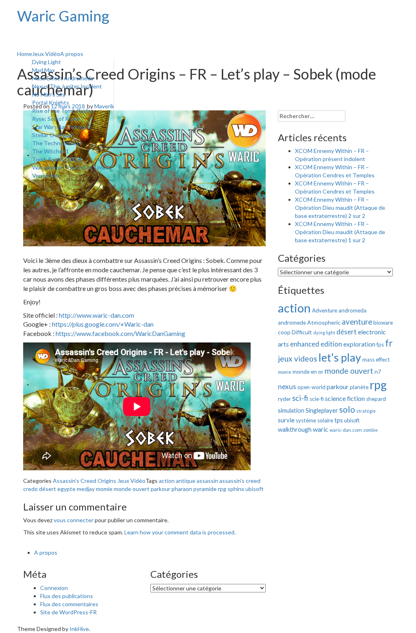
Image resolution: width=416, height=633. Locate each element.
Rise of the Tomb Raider (62, 110)
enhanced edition (316, 344)
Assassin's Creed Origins (84, 480)
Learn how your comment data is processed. (180, 532)
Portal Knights (50, 102)
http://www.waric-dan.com (96, 315)
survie (286, 420)
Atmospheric (323, 322)
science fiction (345, 398)
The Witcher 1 (50, 151)
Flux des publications (66, 595)
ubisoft (254, 488)
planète (359, 387)
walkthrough (295, 429)
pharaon (181, 488)
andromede (292, 322)
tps (338, 420)
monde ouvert (132, 488)
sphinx (236, 488)
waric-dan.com (345, 430)
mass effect (376, 359)
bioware (383, 322)
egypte (66, 488)
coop (284, 332)
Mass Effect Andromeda (62, 78)
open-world (311, 387)
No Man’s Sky (48, 94)
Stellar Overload (52, 134)
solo (347, 409)
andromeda (352, 310)
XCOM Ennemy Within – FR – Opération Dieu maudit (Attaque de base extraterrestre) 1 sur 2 (340, 231)
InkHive (79, 628)
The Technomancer (57, 143)
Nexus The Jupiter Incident (67, 86)
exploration (359, 344)
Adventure (324, 310)
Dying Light (46, 61)
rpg (222, 488)
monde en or (307, 371)
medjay (86, 488)
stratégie (366, 410)
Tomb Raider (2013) (57, 159)
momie (104, 488)
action (167, 480)
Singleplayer (322, 410)
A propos (71, 53)
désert (47, 488)
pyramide (205, 488)
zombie (370, 430)
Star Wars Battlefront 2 (61, 126)
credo (30, 488)
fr (388, 343)
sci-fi (300, 398)
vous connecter (73, 520)
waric (320, 429)
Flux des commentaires (69, 604)
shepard (376, 399)
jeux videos (297, 358)
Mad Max (43, 70)
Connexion (54, 587)
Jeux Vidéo (46, 53)
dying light (324, 332)
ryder (284, 399)
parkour (160, 488)
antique (185, 480)
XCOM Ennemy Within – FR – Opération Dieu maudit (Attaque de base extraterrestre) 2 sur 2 (340, 207)
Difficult (302, 332)
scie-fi (317, 399)
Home (24, 53)
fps (380, 344)
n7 (378, 371)
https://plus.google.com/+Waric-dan (103, 324)
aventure (357, 321)
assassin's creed (239, 480)
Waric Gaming (63, 16)
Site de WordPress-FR (68, 612)
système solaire (314, 420)
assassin (207, 480)
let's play (339, 357)
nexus (287, 386)
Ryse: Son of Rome (56, 118)
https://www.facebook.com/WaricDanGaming (120, 333)
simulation (291, 410)
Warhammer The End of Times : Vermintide (72, 171)
